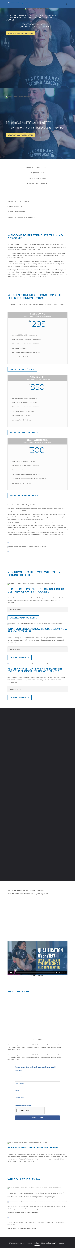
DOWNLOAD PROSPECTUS (23, 618)
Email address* (19, 1083)
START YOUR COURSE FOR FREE (20, 33)
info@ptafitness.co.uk (43, 1129)
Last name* (18, 1077)
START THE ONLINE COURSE (24, 432)
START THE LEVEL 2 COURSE (24, 495)
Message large (19, 1097)
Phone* (17, 1090)
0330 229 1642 (44, 1125)
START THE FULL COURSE (22, 369)
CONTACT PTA (37, 1118)
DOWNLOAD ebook (19, 657)
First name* (18, 1070)
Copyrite (54, 1243)
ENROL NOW (37, 871)
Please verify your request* (23, 1105)
